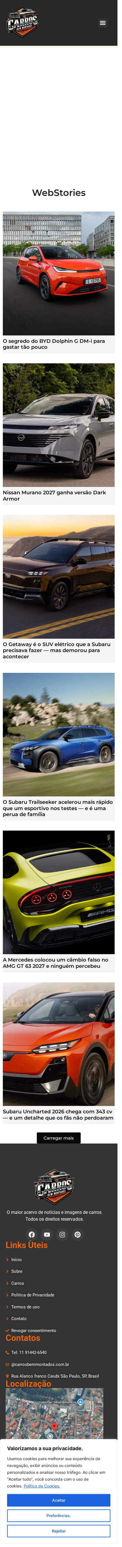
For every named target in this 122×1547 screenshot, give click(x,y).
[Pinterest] (77, 1234)
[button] (103, 23)
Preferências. (58, 1515)
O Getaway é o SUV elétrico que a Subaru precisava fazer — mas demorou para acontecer (56, 650)
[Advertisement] (61, 110)
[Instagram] (62, 1234)
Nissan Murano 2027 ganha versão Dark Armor (54, 495)
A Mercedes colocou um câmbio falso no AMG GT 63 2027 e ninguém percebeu (55, 963)
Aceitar (58, 1500)
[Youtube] (47, 1234)
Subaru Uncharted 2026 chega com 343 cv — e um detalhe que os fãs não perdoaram (58, 1114)
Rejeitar (59, 1530)
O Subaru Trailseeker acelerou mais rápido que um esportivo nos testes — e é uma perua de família (58, 808)
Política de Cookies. (42, 1486)
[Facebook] (31, 1234)
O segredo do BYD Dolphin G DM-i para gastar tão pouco (54, 344)
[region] (58, 1491)
